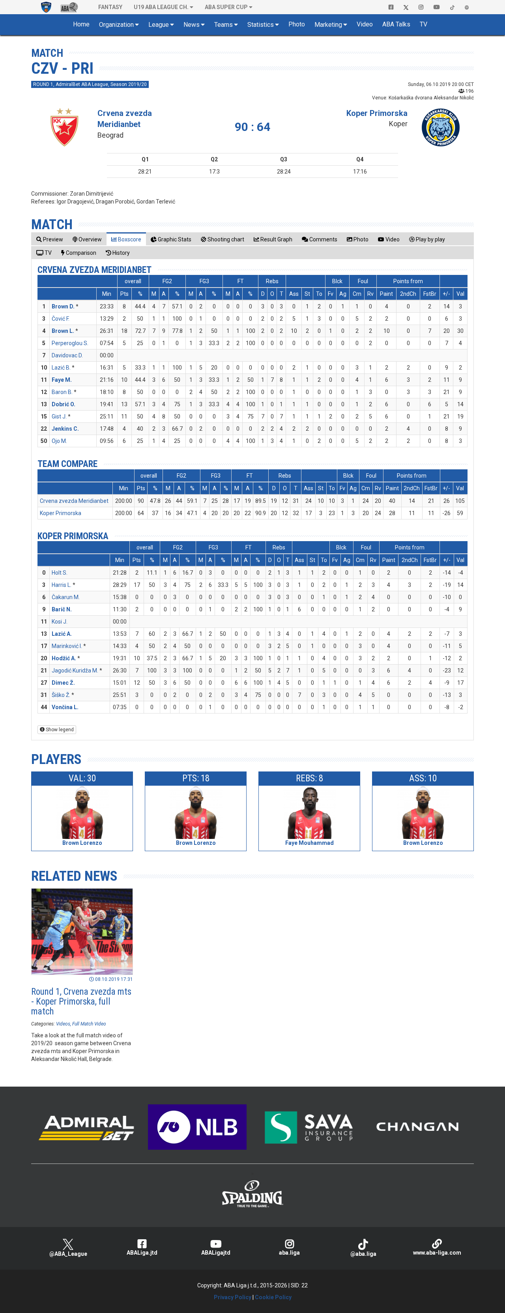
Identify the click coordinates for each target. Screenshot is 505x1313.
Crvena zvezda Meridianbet (94, 270)
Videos (63, 1024)
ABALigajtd (215, 1252)
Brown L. (63, 331)
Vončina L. (65, 707)
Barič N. (62, 609)
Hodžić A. (64, 658)
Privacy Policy (232, 1297)
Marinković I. (67, 646)
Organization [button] (116, 24)
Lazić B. (61, 367)
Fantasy (110, 7)
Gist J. (59, 416)
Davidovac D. (67, 355)
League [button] (158, 24)
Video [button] (365, 24)
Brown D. (63, 306)
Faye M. (62, 380)
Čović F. (60, 319)
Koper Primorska (377, 113)
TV (423, 24)
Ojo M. (59, 441)
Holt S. (59, 573)
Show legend (59, 729)
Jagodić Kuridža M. (75, 670)
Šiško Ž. (61, 695)
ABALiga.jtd (142, 1252)
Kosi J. (59, 621)
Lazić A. (62, 634)
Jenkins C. (65, 429)
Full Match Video (89, 1024)
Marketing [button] (328, 24)
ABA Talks (396, 24)
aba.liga (289, 1252)
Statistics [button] (260, 24)
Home (81, 24)
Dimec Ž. (63, 683)
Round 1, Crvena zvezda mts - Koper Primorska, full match (81, 1001)
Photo (296, 24)
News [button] (191, 24)
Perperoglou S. (70, 343)
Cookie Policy (273, 1297)
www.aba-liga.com (437, 1252)
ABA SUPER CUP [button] (226, 7)
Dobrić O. (63, 404)
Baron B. (62, 392)
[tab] (50, 239)
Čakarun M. (66, 597)
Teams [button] (223, 24)
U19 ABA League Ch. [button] (161, 7)
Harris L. (61, 585)
